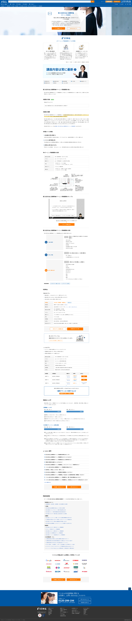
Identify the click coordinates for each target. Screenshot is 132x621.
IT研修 (49, 614)
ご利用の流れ (65, 304)
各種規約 (24, 619)
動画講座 (25, 4)
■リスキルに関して (86, 608)
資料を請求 (109, 1)
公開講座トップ (62, 610)
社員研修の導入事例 (63, 615)
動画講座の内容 (47, 82)
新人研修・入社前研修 (54, 504)
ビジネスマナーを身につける (55, 283)
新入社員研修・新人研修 (63, 504)
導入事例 (116, 4)
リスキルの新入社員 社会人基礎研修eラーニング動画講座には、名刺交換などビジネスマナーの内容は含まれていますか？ (67, 479)
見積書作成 (75, 380)
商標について (20, 619)
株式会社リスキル (3, 619)
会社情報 (85, 610)
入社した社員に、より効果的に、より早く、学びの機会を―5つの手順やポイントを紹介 (60, 544)
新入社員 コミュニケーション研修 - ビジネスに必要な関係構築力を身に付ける (59, 517)
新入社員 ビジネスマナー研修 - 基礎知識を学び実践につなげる (56, 521)
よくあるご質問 (65, 82)
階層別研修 (48, 504)
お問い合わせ (117, 1)
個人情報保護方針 (9, 619)
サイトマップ (85, 614)
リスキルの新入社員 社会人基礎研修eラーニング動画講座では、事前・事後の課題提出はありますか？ (63, 477)
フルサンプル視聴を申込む (66, 224)
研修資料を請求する (85, 602)
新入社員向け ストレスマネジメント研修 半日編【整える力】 (56, 509)
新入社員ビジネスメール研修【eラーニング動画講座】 (55, 530)
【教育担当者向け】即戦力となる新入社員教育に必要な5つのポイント (57, 538)
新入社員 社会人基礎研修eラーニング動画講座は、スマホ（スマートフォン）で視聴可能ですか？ (63, 464)
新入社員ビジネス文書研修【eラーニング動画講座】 (54, 532)
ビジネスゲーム (62, 613)
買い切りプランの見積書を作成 (58, 328)
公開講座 (19, 4)
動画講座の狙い (47, 81)
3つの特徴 (73, 81)
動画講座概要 (65, 81)
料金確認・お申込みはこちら (59, 486)
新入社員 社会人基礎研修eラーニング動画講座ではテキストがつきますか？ (59, 457)
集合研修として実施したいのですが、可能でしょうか (55, 469)
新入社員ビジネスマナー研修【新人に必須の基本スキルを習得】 (56, 513)
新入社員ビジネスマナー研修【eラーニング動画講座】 (55, 527)
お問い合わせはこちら (73, 28)
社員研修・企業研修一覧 (63, 609)
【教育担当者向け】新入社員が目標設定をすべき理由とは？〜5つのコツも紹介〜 (59, 540)
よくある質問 (121, 4)
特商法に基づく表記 (15, 619)
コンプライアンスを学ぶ (66, 283)
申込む (84, 376)
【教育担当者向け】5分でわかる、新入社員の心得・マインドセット (57, 542)
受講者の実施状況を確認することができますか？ (54, 462)
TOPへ (130, 588)
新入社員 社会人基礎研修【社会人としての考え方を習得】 (55, 508)
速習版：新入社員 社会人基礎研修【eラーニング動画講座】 (65, 126)
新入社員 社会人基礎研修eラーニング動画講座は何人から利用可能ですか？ (59, 459)
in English (32, 4)
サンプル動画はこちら (58, 28)
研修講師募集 (85, 609)
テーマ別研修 (50, 610)
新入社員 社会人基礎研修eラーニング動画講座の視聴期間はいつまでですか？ (59, 472)
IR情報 (84, 613)
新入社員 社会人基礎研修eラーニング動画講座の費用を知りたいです (57, 454)
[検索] (92, 2)
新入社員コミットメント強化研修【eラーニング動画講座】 (55, 534)
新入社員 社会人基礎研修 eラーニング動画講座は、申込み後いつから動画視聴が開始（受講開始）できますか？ (65, 474)
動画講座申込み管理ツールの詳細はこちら (66, 393)
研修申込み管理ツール (75, 610)
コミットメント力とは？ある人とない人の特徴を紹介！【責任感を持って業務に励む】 (60, 548)
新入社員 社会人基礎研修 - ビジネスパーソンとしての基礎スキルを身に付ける (59, 523)
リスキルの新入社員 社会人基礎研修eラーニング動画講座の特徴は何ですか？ (59, 467)
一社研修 (13, 4)
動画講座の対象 (56, 81)
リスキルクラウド (74, 609)
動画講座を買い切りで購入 (75, 328)
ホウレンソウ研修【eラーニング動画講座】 (53, 529)
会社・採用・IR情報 (128, 4)
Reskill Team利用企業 (84, 382)
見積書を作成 (69, 302)
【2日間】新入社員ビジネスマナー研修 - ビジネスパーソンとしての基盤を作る (59, 519)
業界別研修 (50, 613)
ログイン (102, 1)
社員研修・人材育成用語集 (75, 613)
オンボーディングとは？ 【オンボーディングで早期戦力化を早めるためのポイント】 (60, 546)
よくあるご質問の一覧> (47, 482)
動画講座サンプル (83, 81)
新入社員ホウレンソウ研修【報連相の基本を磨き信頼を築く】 (56, 511)
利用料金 (54, 82)
